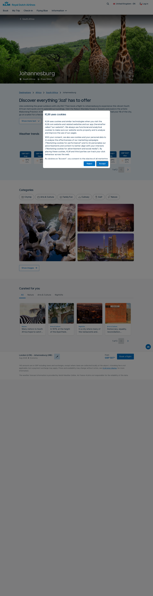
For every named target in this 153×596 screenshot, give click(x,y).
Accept (102, 164)
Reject (89, 164)
